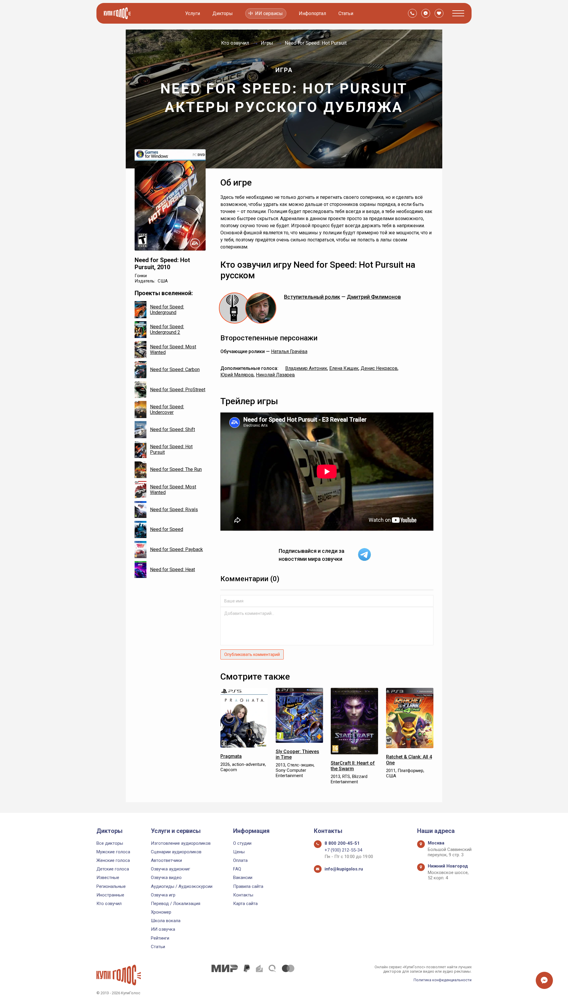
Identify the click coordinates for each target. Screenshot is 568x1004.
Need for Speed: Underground (167, 309)
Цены (239, 851)
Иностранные (110, 895)
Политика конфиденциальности (443, 980)
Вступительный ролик (312, 297)
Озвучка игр (163, 895)
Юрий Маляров (237, 375)
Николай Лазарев (275, 375)
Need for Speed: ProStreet (177, 389)
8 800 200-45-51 (342, 843)
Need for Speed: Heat (172, 569)
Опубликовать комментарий (252, 654)
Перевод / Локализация (175, 903)
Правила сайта (248, 886)
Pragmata (231, 756)
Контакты (243, 895)
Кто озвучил (109, 903)
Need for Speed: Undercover (167, 409)
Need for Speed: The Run (176, 469)
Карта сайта (245, 903)
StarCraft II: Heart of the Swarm (353, 765)
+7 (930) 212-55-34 (343, 850)
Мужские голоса (113, 851)
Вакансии (242, 877)
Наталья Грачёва (289, 351)
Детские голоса (112, 869)
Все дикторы (109, 843)
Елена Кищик (344, 368)
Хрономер (161, 912)
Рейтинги (160, 938)
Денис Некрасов (379, 368)
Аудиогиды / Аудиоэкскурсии (181, 886)
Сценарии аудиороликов (176, 851)
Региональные (111, 886)
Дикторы (222, 13)
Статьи (345, 13)
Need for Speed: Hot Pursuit (171, 449)
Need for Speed (166, 529)
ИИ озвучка (163, 929)
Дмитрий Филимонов (374, 297)
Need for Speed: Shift (172, 429)
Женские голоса (113, 860)
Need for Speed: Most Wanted (173, 349)
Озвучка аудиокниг (170, 869)
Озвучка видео (166, 877)
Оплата (240, 860)
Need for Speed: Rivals (174, 509)
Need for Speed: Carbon (175, 369)
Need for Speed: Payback (176, 549)
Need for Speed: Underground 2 (167, 329)
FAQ (237, 869)
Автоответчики (166, 860)
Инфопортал (312, 13)
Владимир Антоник (306, 368)
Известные (107, 877)
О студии (242, 843)
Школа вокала (165, 920)
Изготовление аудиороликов (181, 843)
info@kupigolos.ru (344, 869)
